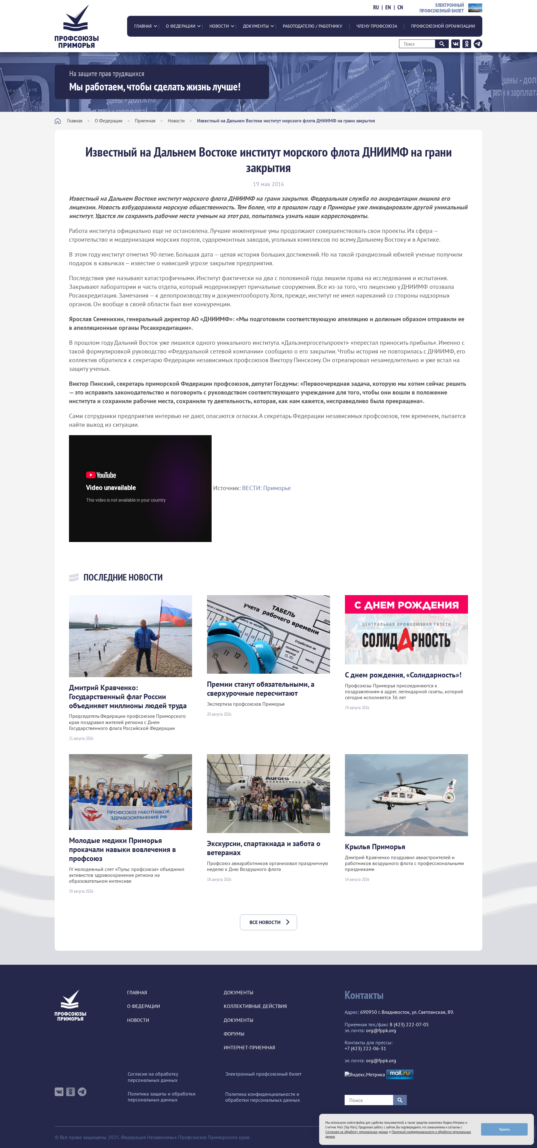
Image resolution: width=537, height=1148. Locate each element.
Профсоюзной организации (443, 26)
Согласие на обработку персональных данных (153, 1077)
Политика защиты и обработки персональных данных (161, 1097)
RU (376, 7)
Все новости (265, 922)
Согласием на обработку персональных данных (356, 1131)
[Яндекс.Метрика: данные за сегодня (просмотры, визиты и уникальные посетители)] (365, 1074)
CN (400, 7)
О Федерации (180, 26)
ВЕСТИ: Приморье (266, 488)
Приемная (145, 121)
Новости (219, 26)
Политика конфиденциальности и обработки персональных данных (262, 1097)
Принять (504, 1129)
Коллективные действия (255, 1006)
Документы (256, 26)
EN (388, 7)
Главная (143, 26)
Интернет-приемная (249, 1047)
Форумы (234, 1034)
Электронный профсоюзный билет (263, 1074)
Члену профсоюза (376, 26)
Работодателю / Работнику (312, 26)
